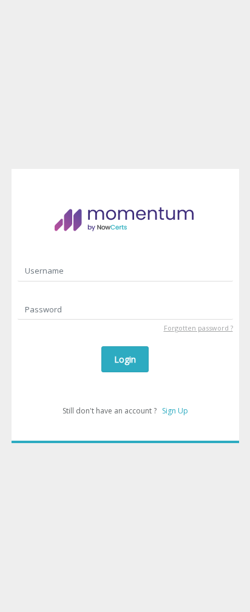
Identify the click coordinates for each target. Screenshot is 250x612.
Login (125, 359)
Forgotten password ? (198, 327)
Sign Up (175, 411)
